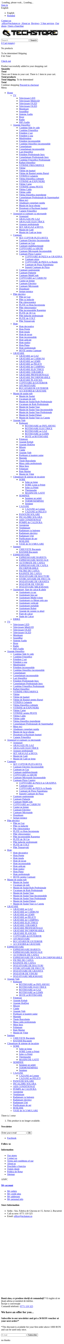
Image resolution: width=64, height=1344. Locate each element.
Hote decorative (26, 326)
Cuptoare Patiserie (27, 272)
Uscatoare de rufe (27, 399)
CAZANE (24, 506)
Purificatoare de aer (28, 538)
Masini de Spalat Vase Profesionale (35, 412)
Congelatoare (25, 146)
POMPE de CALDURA (30, 522)
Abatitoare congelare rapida (32, 203)
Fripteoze (23, 439)
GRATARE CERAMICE (31, 372)
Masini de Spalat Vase (29, 407)
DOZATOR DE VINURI (31, 584)
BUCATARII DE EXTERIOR (33, 388)
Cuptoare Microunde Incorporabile (35, 251)
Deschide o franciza (16, 1166)
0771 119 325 (26, 1306)
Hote (15, 323)
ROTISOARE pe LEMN (37, 434)
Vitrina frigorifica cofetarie (31, 178)
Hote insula (24, 331)
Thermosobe (31, 490)
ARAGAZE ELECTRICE (32, 221)
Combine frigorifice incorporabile (34, 143)
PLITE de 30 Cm (27, 313)
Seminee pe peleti (33, 498)
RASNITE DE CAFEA (30, 573)
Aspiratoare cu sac (27, 592)
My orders (12, 1191)
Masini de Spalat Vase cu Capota (34, 417)
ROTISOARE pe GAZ (36, 431)
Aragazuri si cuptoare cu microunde (30, 213)
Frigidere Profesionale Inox (32, 154)
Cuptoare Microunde (29, 286)
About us (25, 23)
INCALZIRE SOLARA (30, 517)
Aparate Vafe (19, 420)
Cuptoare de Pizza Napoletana (39, 264)
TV (14, 95)
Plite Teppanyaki (27, 321)
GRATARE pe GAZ (29, 356)
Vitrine (22, 168)
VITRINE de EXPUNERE (32, 181)
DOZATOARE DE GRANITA (34, 581)
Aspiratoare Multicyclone (31, 597)
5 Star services (47, 23)
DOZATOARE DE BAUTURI (34, 576)
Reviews (35, 23)
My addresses (13, 1196)
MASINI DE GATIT (35, 493)
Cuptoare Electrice (27, 283)
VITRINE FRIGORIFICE (31, 165)
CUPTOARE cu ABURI (31, 248)
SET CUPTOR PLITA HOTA (33, 237)
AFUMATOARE (27, 385)
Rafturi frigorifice (27, 162)
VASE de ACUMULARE (31, 544)
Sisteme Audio (26, 114)
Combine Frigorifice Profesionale (34, 160)
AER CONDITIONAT (30, 519)
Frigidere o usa (26, 135)
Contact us (6, 20)
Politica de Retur (15, 1171)
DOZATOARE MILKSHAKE (34, 587)
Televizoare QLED (28, 103)
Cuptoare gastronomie (29, 270)
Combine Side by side (29, 127)
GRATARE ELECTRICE (31, 369)
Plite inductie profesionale (31, 315)
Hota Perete (24, 329)
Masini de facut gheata (29, 205)
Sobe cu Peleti (31, 487)
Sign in (4, 5)
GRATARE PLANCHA (30, 380)
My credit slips (14, 1194)
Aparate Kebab (26, 442)
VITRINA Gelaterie (28, 176)
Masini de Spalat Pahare (30, 415)
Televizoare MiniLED (29, 101)
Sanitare (17, 546)
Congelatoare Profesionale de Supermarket (39, 197)
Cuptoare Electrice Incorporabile (34, 240)
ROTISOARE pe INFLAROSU (40, 425)
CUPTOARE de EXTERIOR (33, 383)
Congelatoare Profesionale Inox (34, 157)
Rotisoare (23, 423)
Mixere (22, 447)
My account (7, 1185)
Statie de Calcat (26, 616)
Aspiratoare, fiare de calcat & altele (29, 589)
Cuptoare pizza (32, 259)
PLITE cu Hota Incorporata (32, 305)
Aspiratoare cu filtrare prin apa (33, 600)
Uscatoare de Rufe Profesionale (34, 404)
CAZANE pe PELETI (35, 511)
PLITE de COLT (27, 318)
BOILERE (24, 541)
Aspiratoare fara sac (28, 595)
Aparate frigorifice (21, 125)
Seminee (29, 503)
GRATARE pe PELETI (30, 364)
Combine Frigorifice (28, 130)
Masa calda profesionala (30, 463)
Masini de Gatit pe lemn (30, 232)
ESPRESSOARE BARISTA (33, 557)
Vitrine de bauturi (27, 170)
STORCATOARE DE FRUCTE (34, 579)
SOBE (22, 479)
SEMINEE (24, 495)
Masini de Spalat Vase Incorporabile (36, 409)
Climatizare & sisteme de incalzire (29, 477)
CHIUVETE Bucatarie (30, 549)
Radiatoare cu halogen (29, 530)
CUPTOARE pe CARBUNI (32, 278)
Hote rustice (24, 342)
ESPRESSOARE (21, 554)
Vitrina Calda (25, 189)
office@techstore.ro (10, 23)
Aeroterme (24, 525)
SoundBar (24, 111)
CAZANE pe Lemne (35, 509)
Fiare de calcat (26, 613)
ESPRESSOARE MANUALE (34, 560)
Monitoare (24, 109)
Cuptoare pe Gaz (27, 243)
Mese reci (23, 200)
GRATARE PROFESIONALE (34, 374)
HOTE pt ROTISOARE (36, 436)
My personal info (15, 1199)
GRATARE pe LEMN (29, 361)
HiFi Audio (24, 122)
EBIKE (16, 619)
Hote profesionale (27, 348)
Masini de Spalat (27, 396)
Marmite (23, 458)
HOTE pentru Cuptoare (30, 350)
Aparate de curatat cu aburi (31, 611)
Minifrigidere (25, 138)
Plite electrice (19, 294)
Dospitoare (24, 289)
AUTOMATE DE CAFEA (32, 562)
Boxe (21, 117)
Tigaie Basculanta (27, 460)
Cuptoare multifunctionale (31, 246)
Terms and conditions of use (20, 1161)
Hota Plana (24, 345)
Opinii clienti (13, 1169)
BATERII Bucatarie (28, 552)
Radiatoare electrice (28, 533)
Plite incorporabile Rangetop (32, 310)
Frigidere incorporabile (29, 141)
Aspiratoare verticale (28, 603)
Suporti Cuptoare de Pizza (37, 267)
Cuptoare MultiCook (29, 275)
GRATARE (18, 353)
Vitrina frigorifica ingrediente (32, 195)
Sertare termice (26, 291)
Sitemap (11, 1174)
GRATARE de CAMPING (32, 366)
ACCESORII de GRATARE (32, 391)
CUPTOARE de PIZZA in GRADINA (43, 256)
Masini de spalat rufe (23, 393)
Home (10, 92)
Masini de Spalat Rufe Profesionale (35, 401)
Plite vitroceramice (27, 307)
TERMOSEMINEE (34, 501)
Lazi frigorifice (26, 152)
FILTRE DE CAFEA (29, 570)
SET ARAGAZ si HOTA (31, 227)
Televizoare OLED (28, 106)
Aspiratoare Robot (27, 608)
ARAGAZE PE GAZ (29, 219)
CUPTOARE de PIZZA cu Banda (41, 262)
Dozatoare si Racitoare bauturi (33, 208)
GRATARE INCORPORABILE (34, 377)
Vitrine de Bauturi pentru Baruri (34, 173)
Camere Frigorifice (28, 211)
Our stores (12, 1155)
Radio (22, 119)
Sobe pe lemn (31, 482)
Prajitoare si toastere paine (31, 455)
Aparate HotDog (27, 444)
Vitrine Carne (25, 184)
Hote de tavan (25, 334)
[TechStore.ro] (30, 37)
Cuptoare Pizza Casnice (30, 254)
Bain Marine (25, 471)
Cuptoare (17, 235)
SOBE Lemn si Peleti (35, 485)
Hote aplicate (25, 340)
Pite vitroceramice (27, 302)
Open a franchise (15, 26)
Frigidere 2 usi (26, 133)
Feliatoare (23, 468)
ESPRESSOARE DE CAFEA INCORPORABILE (33, 566)
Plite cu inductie (26, 299)
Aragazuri (23, 216)
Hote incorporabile (28, 337)
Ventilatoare (24, 528)
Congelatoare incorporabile (32, 149)
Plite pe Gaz (25, 297)
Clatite (22, 450)
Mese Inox (24, 466)
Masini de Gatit (26, 229)
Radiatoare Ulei (26, 536)
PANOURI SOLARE (29, 514)
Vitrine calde (25, 192)
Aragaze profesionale (29, 224)
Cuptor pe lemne (27, 280)
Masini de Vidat (26, 474)
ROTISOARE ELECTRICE (38, 428)
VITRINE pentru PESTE (31, 186)
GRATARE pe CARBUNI (32, 358)
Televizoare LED (27, 98)
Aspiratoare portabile (29, 605)
